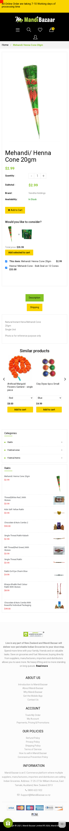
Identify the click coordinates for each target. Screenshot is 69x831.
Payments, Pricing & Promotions (33, 722)
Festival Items (14, 458)
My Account (33, 718)
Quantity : (10, 175)
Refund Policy (33, 738)
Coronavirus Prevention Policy (33, 757)
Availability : (11, 199)
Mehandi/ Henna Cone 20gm (17, 476)
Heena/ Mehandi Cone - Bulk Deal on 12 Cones (34, 266)
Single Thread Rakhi (13, 559)
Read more (42, 666)
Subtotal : (10, 184)
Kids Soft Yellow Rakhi (14, 509)
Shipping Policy (33, 745)
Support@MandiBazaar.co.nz (35, 795)
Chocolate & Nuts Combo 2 (16, 522)
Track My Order (33, 715)
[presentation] (4, 379)
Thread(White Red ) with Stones (15, 498)
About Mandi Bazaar (32, 688)
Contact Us (33, 699)
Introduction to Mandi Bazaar (33, 684)
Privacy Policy (33, 742)
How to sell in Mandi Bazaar (33, 753)
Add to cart (20, 409)
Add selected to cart (19, 252)
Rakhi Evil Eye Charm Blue (15, 571)
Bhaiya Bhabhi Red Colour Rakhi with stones (15, 585)
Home (5, 44)
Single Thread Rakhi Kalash (16, 535)
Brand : (9, 193)
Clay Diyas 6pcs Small (47, 383)
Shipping (34, 307)
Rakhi (10, 442)
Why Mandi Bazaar (32, 692)
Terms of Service (33, 749)
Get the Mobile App (33, 696)
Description (34, 297)
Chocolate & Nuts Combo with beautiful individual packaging (17, 604)
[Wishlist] (40, 30)
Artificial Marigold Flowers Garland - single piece (20, 386)
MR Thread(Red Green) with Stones (16, 548)
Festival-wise (14, 450)
